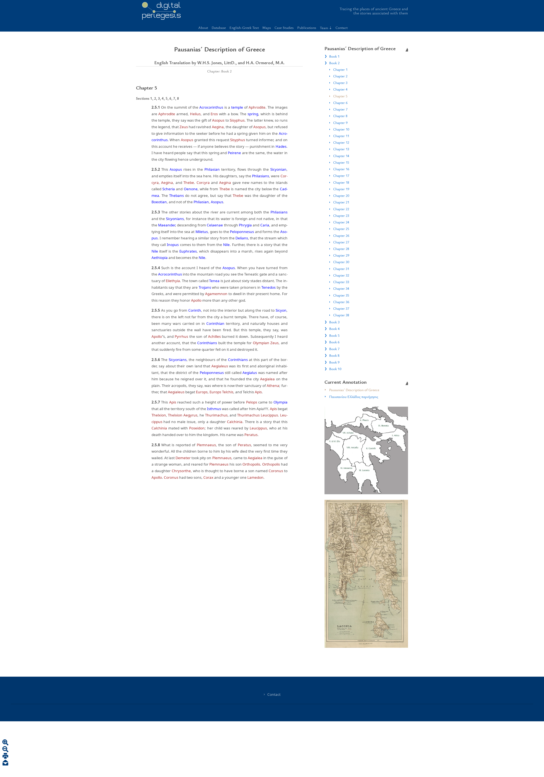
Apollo (196, 300)
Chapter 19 (341, 189)
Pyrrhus (181, 336)
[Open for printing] (5, 756)
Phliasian (212, 169)
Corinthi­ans (207, 342)
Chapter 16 (341, 169)
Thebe (188, 182)
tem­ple (237, 107)
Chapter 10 (341, 129)
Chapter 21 (341, 202)
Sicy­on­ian (278, 169)
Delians (241, 238)
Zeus (184, 126)
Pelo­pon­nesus (242, 231)
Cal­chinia (234, 421)
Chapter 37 (341, 308)
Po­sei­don (197, 428)
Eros (214, 113)
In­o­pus (173, 244)
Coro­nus (276, 470)
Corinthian (215, 323)
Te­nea (214, 280)
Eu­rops (202, 391)
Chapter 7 (340, 109)
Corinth (194, 310)
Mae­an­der (166, 225)
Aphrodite (257, 107)
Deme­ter (183, 457)
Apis (258, 391)
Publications (306, 27)
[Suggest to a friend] (5, 763)
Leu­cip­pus (269, 415)
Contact (342, 27)
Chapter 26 (341, 235)
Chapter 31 (341, 268)
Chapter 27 (341, 242)
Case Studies (284, 27)
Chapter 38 (341, 315)
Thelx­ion (159, 415)
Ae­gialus (249, 372)
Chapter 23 (341, 215)
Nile (226, 244)
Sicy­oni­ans (175, 218)
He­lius (195, 113)
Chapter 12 (341, 142)
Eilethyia (173, 280)
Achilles (214, 336)
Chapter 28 (341, 248)
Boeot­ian (159, 201)
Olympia (280, 402)
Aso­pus (218, 120)
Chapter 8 (340, 116)
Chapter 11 (341, 136)
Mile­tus (202, 231)
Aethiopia (160, 257)
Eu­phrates (188, 251)
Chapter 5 (340, 96)
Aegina (218, 126)
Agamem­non (216, 293)
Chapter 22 (341, 209)
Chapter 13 (341, 149)
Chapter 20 (341, 195)
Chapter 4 (340, 89)
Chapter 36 (341, 302)
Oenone (191, 188)
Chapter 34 (341, 288)
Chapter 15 (341, 162)
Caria (264, 225)
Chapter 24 (341, 222)
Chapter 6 (340, 102)
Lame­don (255, 477)
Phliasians (260, 175)
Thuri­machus (216, 415)
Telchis (227, 391)
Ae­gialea (267, 378)
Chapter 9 (340, 122)
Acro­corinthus (211, 107)
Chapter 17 (341, 175)
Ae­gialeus (219, 366)
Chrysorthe (181, 470)
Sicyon (281, 310)
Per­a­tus (251, 434)
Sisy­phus (237, 120)
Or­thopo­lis (251, 464)
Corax (208, 477)
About (203, 27)
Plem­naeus (206, 444)
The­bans (176, 195)
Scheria (168, 188)
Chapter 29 (341, 255)
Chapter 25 (341, 228)
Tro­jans (205, 287)
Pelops (251, 402)
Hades (281, 146)
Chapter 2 (340, 76)
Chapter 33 (341, 282)
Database (219, 27)
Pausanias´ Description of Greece (354, 389)
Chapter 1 (340, 69)
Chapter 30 (341, 262)
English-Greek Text (244, 27)
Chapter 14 (341, 155)
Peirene (234, 152)
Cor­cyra (203, 182)
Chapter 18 (341, 182)
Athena (273, 385)
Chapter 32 (341, 275)
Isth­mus (214, 408)
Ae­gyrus (190, 415)
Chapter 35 (341, 295)
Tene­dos (268, 287)
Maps (266, 27)
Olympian (261, 342)
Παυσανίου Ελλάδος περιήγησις (353, 396)
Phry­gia (245, 225)
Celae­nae (215, 225)
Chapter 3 (340, 82)
